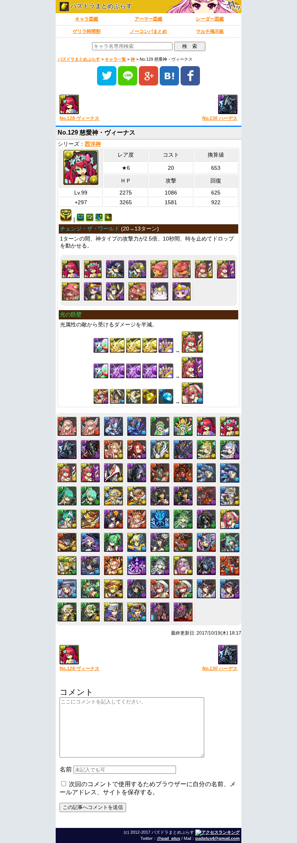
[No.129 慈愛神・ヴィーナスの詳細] (93, 269)
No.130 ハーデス (219, 118)
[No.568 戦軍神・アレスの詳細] (183, 472)
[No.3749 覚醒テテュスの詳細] (229, 589)
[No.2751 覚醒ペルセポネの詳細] (90, 565)
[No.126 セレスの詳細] (159, 426)
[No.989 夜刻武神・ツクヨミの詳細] (93, 291)
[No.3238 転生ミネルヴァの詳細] (113, 565)
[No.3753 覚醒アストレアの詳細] (136, 611)
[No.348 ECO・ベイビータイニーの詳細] (159, 269)
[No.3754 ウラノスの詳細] (159, 611)
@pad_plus (168, 838)
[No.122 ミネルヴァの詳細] (67, 426)
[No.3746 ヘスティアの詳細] (159, 588)
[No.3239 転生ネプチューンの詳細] (136, 565)
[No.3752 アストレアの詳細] (113, 611)
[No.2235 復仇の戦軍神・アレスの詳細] (67, 542)
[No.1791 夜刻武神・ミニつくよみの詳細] (181, 291)
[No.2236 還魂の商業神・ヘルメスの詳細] (90, 542)
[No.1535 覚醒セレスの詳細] (183, 519)
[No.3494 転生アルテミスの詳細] (90, 588)
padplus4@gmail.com (217, 838)
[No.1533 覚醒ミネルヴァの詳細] (136, 519)
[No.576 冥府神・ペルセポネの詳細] (183, 495)
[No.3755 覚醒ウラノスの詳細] (183, 611)
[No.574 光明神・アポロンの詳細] (136, 495)
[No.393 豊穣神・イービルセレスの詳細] (229, 449)
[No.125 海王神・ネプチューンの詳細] (136, 426)
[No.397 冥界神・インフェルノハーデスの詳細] (136, 472)
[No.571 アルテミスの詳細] (67, 495)
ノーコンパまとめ (148, 31)
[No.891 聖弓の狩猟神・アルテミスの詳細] (67, 519)
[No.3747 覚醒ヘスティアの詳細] (183, 588)
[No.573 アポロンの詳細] (113, 495)
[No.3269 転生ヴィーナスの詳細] (183, 565)
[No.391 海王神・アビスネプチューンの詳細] (183, 449)
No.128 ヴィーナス (79, 118)
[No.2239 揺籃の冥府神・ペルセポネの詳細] (159, 542)
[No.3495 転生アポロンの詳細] (113, 588)
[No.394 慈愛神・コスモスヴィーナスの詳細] (204, 269)
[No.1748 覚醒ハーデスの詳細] (206, 519)
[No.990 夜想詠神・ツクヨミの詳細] (115, 291)
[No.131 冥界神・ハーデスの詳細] (90, 449)
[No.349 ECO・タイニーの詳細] (181, 269)
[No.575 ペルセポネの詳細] (159, 495)
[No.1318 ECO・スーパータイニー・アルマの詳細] (137, 291)
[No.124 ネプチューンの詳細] (113, 426)
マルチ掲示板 (210, 31)
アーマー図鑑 (148, 19)
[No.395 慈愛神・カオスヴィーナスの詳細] (226, 269)
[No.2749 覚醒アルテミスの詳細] (229, 542)
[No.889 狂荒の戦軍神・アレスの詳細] (206, 495)
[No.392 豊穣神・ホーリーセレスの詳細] (206, 449)
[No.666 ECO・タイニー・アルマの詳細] (71, 291)
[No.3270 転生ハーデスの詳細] (206, 565)
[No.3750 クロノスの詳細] (67, 611)
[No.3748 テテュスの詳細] (206, 588)
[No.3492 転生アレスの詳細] (229, 565)
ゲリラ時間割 (87, 31)
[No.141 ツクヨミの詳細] (137, 269)
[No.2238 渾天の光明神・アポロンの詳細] (136, 542)
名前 (66, 769)
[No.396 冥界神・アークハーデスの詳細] (113, 472)
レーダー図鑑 (210, 19)
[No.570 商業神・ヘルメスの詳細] (229, 473)
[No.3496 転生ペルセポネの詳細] (136, 588)
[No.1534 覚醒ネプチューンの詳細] (159, 519)
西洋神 (93, 144)
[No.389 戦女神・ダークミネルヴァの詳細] (136, 449)
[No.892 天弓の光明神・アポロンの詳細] (90, 519)
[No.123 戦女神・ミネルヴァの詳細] (90, 426)
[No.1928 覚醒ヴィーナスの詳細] (229, 519)
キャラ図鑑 (86, 19)
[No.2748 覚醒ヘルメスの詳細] (206, 542)
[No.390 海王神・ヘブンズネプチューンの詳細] (159, 449)
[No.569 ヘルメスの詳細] (206, 472)
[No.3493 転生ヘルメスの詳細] (67, 588)
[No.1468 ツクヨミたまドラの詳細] (159, 291)
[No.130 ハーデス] (195, 105)
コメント (77, 692)
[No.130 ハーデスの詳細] (67, 449)
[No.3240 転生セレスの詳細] (159, 565)
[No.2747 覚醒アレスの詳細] (183, 542)
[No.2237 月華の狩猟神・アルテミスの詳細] (113, 542)
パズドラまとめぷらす (100, 6)
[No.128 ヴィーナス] (101, 105)
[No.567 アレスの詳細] (159, 472)
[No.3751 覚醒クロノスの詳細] (90, 611)
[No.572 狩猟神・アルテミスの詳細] (90, 495)
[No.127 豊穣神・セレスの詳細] (183, 426)
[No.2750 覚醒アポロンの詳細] (67, 565)
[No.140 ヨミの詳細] (115, 269)
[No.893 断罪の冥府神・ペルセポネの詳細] (113, 519)
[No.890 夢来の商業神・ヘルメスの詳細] (229, 496)
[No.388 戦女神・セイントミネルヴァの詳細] (113, 449)
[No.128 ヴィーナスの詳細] (71, 269)
